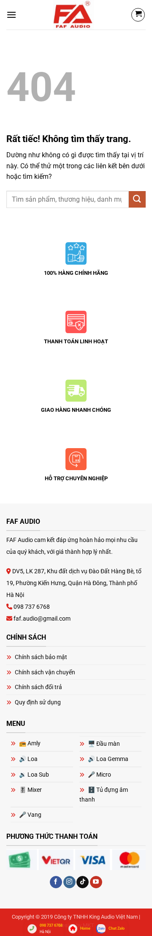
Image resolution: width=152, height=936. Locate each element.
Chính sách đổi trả (38, 687)
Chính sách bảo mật (41, 657)
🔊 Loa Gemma (108, 758)
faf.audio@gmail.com (41, 618)
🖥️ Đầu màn (104, 743)
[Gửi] (137, 199)
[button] (11, 14)
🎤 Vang (30, 814)
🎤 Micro (99, 774)
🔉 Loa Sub (34, 774)
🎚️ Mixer (30, 789)
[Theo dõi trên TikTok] (82, 882)
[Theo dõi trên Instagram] (69, 882)
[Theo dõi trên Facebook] (56, 882)
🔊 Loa (28, 758)
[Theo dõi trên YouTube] (96, 882)
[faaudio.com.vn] (74, 15)
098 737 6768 (31, 606)
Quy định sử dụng (38, 702)
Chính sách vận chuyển (45, 672)
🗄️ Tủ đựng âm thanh (103, 794)
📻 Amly (30, 743)
